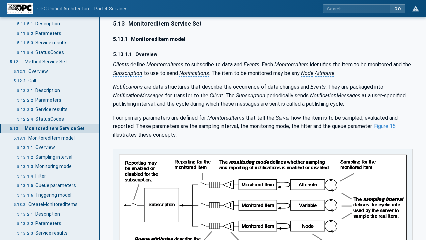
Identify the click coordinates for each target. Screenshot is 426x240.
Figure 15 (385, 126)
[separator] (100, 128)
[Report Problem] (415, 8)
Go (397, 8)
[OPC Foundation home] (20, 8)
